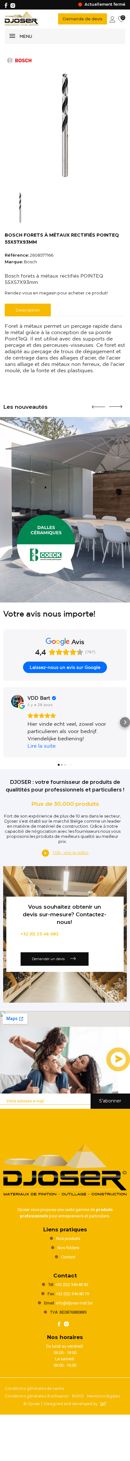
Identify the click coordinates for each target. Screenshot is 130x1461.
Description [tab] (28, 310)
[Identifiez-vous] (112, 19)
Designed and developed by (71, 1403)
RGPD (78, 1396)
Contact (68, 1257)
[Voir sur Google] (17, 701)
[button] (5, 722)
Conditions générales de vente (34, 1388)
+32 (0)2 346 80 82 (71, 1284)
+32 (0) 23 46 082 (40, 933)
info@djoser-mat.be (74, 1303)
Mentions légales (103, 1396)
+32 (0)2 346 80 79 (72, 1293)
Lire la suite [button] (41, 746)
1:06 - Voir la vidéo (71, 852)
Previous (98, 404)
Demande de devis (82, 18)
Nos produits (68, 1238)
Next (115, 404)
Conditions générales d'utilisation (37, 1396)
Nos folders (68, 1247)
